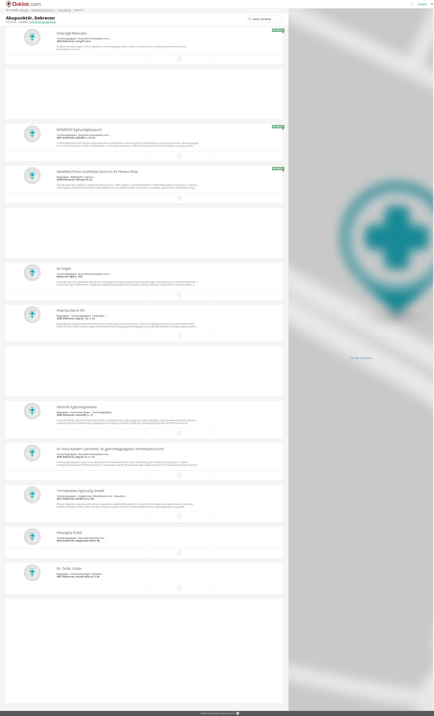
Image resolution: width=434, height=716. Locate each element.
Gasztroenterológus (80, 412)
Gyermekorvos (97, 538)
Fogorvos (89, 177)
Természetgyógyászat (42, 22)
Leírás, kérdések (261, 19)
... (111, 38)
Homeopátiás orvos (99, 38)
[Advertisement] (126, 94)
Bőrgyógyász (63, 177)
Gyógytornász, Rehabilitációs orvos (95, 496)
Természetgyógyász (67, 38)
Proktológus (98, 315)
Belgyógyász (77, 177)
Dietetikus (97, 574)
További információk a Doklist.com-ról (217, 713)
